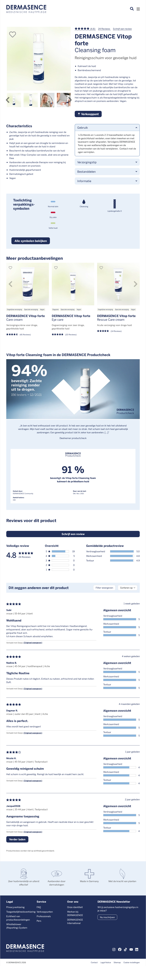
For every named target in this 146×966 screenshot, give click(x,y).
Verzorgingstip (87, 162)
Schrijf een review (122, 28)
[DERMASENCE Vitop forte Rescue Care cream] (118, 284)
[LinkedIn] (137, 949)
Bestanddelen (86, 171)
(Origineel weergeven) (33, 642)
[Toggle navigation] (138, 10)
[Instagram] (114, 949)
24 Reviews (104, 28)
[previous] (7, 100)
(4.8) (93, 28)
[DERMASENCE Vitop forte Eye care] (73, 284)
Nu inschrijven (107, 917)
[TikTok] (125, 949)
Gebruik (82, 127)
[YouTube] (131, 949)
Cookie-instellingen (131, 962)
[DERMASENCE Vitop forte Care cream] (27, 284)
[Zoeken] (132, 8)
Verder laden (17, 839)
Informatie (84, 181)
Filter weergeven (104, 587)
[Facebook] (120, 949)
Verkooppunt (89, 114)
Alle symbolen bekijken (31, 241)
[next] (70, 100)
